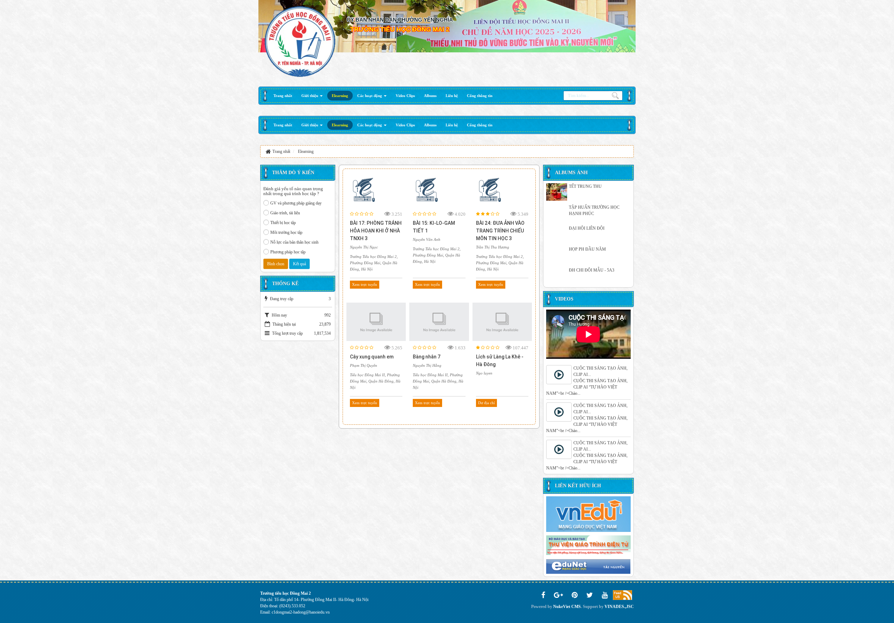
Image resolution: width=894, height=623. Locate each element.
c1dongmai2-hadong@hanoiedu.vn (301, 612)
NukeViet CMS (567, 606)
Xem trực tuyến (364, 284)
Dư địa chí (486, 403)
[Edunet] (588, 566)
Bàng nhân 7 (426, 356)
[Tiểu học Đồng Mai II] (300, 41)
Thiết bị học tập (283, 222)
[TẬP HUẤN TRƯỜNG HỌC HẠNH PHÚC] (556, 213)
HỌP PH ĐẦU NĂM (587, 249)
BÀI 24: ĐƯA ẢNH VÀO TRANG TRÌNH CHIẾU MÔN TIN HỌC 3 (500, 230)
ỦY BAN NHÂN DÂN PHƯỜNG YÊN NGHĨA (400, 20)
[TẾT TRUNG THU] (556, 192)
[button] (312, 96)
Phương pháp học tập (288, 252)
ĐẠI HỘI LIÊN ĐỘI (586, 228)
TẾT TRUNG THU (585, 186)
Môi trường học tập (286, 232)
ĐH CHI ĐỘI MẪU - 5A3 (591, 270)
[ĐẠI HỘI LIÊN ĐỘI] (556, 234)
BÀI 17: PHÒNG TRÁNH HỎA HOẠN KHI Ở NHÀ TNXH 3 (376, 230)
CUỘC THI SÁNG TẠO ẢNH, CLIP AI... (600, 371)
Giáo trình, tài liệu (285, 212)
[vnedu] (588, 513)
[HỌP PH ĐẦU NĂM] (556, 255)
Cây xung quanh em (372, 356)
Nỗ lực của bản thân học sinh (294, 242)
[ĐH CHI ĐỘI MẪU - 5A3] (556, 275)
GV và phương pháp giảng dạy (296, 203)
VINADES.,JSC (619, 606)
